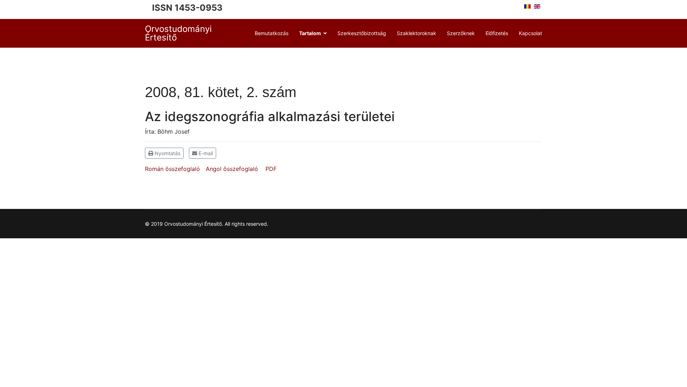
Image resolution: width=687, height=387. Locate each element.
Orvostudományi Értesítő (178, 33)
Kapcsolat (530, 33)
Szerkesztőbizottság (361, 33)
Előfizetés (497, 33)
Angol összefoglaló (232, 168)
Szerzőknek (461, 33)
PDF (271, 168)
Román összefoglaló (172, 168)
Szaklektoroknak (416, 33)
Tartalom (310, 33)
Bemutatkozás (271, 33)
